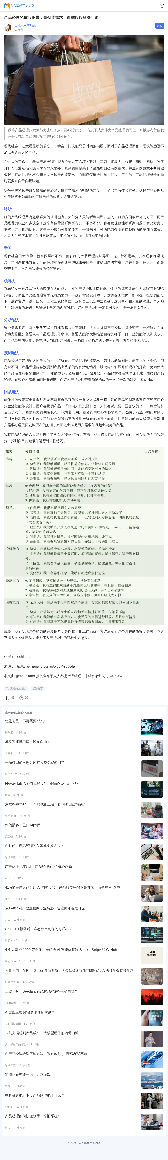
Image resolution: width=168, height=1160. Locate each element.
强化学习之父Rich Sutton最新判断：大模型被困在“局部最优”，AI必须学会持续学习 (69, 970)
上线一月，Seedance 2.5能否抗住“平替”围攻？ (41, 991)
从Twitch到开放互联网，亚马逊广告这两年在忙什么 (45, 908)
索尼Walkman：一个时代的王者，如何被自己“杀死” (45, 804)
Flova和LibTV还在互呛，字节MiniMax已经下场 (41, 783)
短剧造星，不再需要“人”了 (25, 721)
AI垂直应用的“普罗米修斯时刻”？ (30, 1012)
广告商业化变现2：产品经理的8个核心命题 (38, 866)
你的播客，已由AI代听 (22, 825)
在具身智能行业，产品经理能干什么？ (35, 1095)
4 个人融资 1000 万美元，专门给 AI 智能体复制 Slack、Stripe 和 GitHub (61, 950)
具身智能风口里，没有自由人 (28, 742)
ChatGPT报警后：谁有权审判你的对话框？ (38, 929)
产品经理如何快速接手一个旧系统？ (33, 1116)
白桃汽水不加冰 (25, 25)
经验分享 (37, 688)
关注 (159, 25)
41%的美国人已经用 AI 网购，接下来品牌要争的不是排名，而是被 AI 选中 (62, 887)
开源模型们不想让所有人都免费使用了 (35, 763)
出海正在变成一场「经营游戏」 (29, 1074)
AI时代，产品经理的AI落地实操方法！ (34, 846)
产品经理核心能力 (16, 688)
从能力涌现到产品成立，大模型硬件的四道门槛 (42, 1033)
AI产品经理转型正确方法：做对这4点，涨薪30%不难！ (48, 1054)
